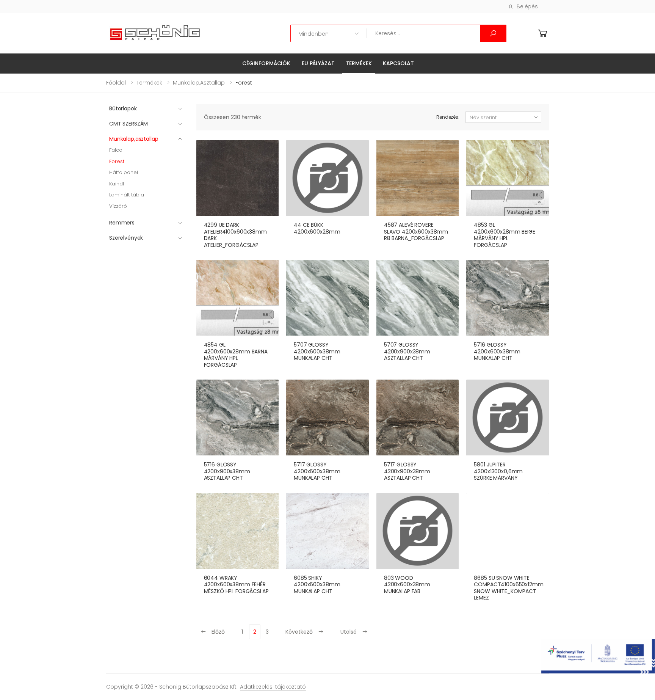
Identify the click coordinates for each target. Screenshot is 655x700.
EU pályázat (318, 63)
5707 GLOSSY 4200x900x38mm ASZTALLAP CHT (407, 351)
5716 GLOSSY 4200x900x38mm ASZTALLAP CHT (227, 471)
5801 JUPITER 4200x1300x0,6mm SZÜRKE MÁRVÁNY (498, 471)
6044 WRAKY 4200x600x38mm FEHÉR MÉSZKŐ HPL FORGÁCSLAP (236, 584)
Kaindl (116, 183)
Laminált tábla (126, 194)
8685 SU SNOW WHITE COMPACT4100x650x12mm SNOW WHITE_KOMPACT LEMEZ (508, 588)
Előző (217, 632)
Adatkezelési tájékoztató (273, 687)
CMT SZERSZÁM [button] (128, 123)
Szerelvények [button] (126, 238)
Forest (116, 161)
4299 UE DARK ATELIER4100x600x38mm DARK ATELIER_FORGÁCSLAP (235, 235)
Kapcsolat (398, 63)
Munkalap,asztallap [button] (133, 139)
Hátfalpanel (123, 172)
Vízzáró (118, 206)
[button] (543, 33)
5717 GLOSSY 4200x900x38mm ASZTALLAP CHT (407, 471)
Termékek (359, 63)
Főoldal (116, 82)
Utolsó (349, 632)
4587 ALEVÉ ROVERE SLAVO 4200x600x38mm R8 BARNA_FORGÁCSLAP (416, 231)
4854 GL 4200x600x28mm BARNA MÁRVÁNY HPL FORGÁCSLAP (236, 355)
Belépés (527, 6)
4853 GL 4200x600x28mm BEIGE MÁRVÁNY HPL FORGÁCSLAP (504, 235)
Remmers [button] (122, 222)
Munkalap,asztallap (199, 82)
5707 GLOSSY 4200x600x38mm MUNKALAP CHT (317, 351)
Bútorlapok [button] (123, 108)
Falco (115, 150)
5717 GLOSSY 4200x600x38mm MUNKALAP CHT (317, 471)
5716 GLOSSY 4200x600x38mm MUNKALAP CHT (497, 351)
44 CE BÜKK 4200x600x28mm (317, 228)
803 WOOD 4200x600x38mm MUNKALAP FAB (407, 584)
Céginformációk (266, 63)
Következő (299, 632)
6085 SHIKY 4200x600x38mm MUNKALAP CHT (317, 584)
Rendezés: (447, 117)
